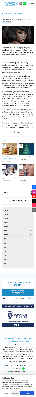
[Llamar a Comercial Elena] (20, 3)
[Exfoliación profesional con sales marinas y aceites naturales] (9, 149)
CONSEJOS (7, 22)
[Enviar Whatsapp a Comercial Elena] (24, 3)
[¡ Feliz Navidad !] (26, 149)
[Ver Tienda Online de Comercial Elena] (27, 3)
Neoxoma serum (24, 178)
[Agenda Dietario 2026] (9, 170)
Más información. (15, 388)
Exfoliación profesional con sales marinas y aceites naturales (9, 158)
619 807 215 (17, 368)
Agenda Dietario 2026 (9, 178)
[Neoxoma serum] (26, 170)
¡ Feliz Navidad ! (24, 157)
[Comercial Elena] (10, 3)
